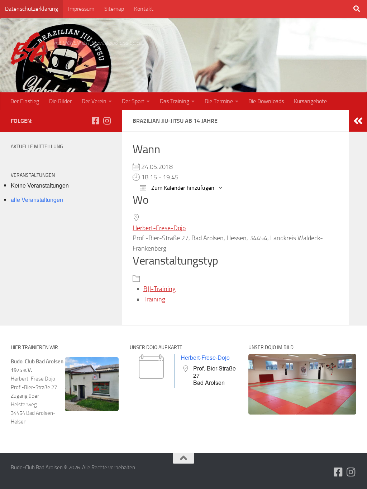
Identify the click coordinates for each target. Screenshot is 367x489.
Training (154, 299)
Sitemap (114, 8)
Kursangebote (310, 101)
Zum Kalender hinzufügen (182, 187)
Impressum (81, 8)
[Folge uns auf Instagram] (107, 120)
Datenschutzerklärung (31, 8)
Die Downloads (266, 101)
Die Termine (219, 101)
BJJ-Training (159, 289)
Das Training (174, 101)
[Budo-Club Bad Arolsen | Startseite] (29, 48)
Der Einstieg (24, 101)
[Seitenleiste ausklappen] (358, 121)
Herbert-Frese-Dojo (159, 228)
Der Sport (133, 101)
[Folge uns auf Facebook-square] (95, 120)
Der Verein (94, 101)
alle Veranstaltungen (37, 199)
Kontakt (143, 8)
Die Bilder (60, 101)
